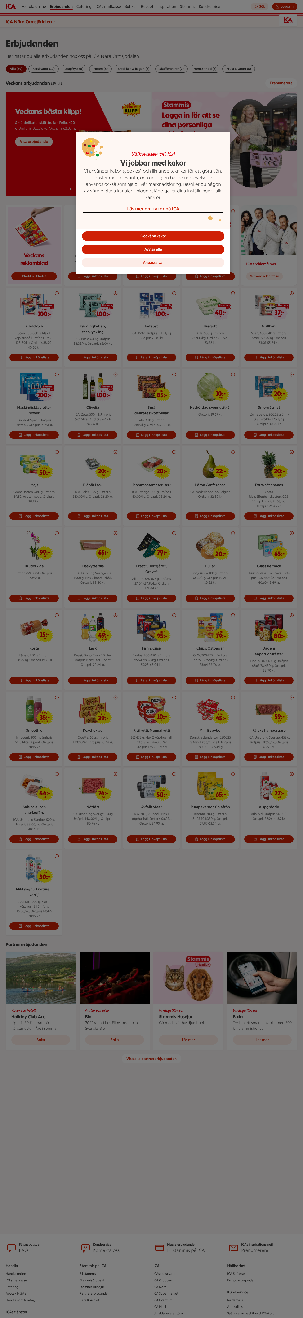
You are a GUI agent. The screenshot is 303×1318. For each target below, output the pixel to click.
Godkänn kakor (153, 236)
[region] (153, 203)
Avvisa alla (153, 249)
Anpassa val (153, 262)
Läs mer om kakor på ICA (153, 209)
